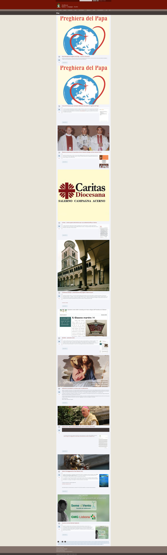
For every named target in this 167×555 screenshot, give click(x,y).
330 (64, 544)
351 (74, 544)
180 (95, 541)
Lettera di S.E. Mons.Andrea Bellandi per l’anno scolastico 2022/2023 (78, 426)
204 (106, 541)
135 (73, 541)
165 (88, 541)
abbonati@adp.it (82, 110)
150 (80, 541)
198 (103, 541)
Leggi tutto (64, 62)
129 (70, 541)
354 (75, 544)
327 (62, 544)
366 (81, 544)
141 (76, 541)
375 (85, 544)
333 (65, 544)
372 (84, 544)
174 (92, 541)
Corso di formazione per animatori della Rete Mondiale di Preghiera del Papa (80, 106)
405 (100, 544)
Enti (109, 10)
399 (97, 544)
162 (86, 541)
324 (61, 544)
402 (98, 544)
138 (75, 541)
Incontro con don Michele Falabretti (70, 523)
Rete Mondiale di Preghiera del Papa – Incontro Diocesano (76, 56)
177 (93, 541)
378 (87, 544)
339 (68, 544)
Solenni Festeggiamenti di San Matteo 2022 (72, 471)
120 (66, 541)
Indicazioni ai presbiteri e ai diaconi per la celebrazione (75, 388)
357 (77, 544)
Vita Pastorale (81, 10)
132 (72, 541)
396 (95, 544)
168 (89, 541)
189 (99, 541)
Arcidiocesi (70, 10)
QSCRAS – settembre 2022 (68, 338)
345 (71, 544)
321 (59, 544)
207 (108, 541)
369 (82, 544)
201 (105, 541)
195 (102, 541)
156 (83, 541)
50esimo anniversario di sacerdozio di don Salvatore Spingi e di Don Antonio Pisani (82, 152)
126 (69, 541)
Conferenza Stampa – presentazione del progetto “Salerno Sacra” (77, 292)
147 (79, 541)
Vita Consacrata (100, 10)
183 (96, 541)
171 (90, 541)
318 (58, 544)
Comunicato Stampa (65, 302)
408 (101, 544)
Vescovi (65, 10)
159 (85, 541)
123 (67, 541)
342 (69, 544)
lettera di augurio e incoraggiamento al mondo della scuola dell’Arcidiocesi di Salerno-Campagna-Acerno (79, 436)
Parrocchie (89, 10)
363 (79, 544)
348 (72, 544)
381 (88, 544)
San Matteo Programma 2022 (66, 483)
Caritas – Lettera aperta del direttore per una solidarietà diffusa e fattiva (79, 222)
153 (82, 541)
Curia (75, 10)
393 (94, 544)
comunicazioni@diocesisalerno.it (62, 549)
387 (91, 544)
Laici (106, 10)
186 (98, 541)
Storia (60, 10)
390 (92, 544)
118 (63, 541)
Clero (94, 10)
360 (78, 544)
